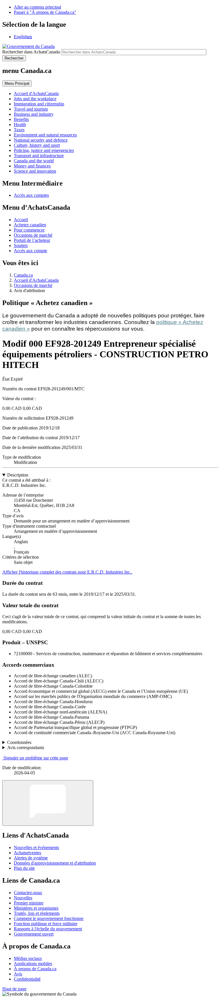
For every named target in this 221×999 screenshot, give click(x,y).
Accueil (21, 219)
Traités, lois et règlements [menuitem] (37, 913)
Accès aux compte (30, 250)
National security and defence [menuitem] (41, 140)
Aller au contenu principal (37, 7)
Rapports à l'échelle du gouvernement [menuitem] (48, 928)
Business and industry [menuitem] (34, 114)
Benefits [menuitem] (21, 119)
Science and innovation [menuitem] (35, 171)
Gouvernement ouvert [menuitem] (34, 934)
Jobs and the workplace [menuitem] (35, 98)
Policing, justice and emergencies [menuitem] (44, 150)
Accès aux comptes (31, 195)
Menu (17, 83)
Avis (18, 973)
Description (17, 475)
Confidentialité (27, 979)
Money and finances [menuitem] (32, 165)
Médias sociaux (28, 958)
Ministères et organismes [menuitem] (36, 908)
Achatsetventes (27, 852)
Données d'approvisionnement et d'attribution (55, 863)
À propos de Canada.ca (35, 968)
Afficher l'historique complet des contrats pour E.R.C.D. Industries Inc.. (67, 572)
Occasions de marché (33, 235)
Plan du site (24, 868)
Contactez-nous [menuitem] (28, 892)
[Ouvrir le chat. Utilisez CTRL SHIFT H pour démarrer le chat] (47, 803)
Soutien (21, 245)
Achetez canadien (30, 224)
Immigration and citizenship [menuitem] (39, 103)
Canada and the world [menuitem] (34, 160)
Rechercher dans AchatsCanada (31, 51)
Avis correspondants (25, 747)
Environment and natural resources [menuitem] (45, 134)
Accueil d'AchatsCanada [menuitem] (36, 93)
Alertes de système (31, 857)
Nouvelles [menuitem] (23, 897)
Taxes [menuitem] (19, 129)
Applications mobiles (33, 963)
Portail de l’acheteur (32, 240)
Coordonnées (19, 742)
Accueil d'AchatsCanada (36, 280)
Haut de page (14, 988)
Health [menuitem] (20, 124)
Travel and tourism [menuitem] (31, 109)
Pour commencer (29, 229)
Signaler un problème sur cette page (35, 757)
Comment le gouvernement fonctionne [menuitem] (48, 918)
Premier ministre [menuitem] (28, 902)
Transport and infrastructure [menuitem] (39, 155)
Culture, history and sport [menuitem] (37, 145)
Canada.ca (23, 275)
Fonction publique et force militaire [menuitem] (45, 923)
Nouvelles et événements (36, 847)
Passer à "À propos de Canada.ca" (45, 12)
